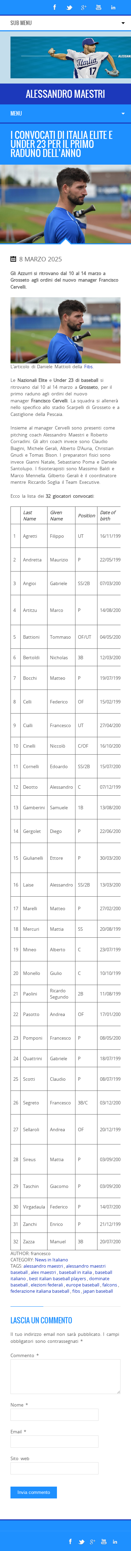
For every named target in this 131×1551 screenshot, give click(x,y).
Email (18, 1431)
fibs (76, 1291)
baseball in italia (75, 1272)
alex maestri (43, 1272)
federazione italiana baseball (39, 1291)
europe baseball (82, 1285)
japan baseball (98, 1291)
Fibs (88, 366)
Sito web (19, 1458)
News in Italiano (51, 1260)
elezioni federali (47, 1285)
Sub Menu (21, 23)
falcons (109, 1285)
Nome (19, 1405)
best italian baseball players (57, 1278)
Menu (16, 113)
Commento (24, 1355)
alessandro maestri (43, 1266)
